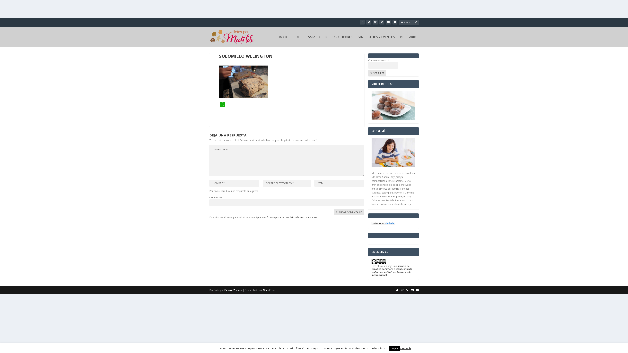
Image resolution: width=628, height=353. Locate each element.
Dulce (298, 37)
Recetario (408, 37)
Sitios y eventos (381, 37)
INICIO (283, 37)
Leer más (405, 348)
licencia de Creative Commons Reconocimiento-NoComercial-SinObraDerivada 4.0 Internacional (392, 270)
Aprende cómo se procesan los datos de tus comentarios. (286, 217)
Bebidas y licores (338, 37)
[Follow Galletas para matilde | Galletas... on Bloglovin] (383, 224)
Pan (360, 37)
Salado (314, 37)
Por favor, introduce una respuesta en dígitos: (233, 191)
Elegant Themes (233, 290)
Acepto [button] (394, 348)
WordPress (269, 290)
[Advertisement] (314, 9)
